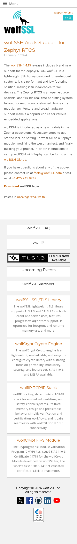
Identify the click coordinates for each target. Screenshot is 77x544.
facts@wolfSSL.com (48, 173)
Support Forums (63, 12)
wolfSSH (43, 197)
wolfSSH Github (15, 160)
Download (11, 186)
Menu (18, 3)
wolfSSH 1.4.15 (20, 65)
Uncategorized (26, 197)
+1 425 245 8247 (24, 178)
